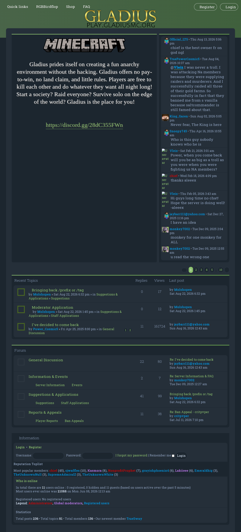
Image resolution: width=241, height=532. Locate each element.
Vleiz (174, 151)
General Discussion (46, 359)
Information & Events (48, 376)
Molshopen (42, 294)
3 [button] (201, 270)
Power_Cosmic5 (45, 329)
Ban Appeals (74, 421)
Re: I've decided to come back (192, 359)
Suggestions (60, 298)
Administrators (40, 503)
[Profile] (165, 40)
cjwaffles (72, 470)
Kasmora (95, 470)
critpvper (181, 416)
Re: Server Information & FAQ (191, 376)
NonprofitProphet (122, 470)
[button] (184, 270)
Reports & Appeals (45, 412)
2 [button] (196, 270)
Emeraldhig (203, 470)
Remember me (160, 455)
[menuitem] (45, 6)
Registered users (96, 503)
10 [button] (220, 270)
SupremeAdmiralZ (62, 474)
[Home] (120, 18)
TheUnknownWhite (97, 474)
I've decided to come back (55, 324)
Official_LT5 (179, 39)
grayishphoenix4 (155, 470)
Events (76, 385)
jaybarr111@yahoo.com (187, 214)
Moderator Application (52, 307)
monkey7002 (180, 229)
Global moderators (68, 503)
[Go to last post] (194, 290)
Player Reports (46, 421)
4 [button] (206, 270)
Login (20, 447)
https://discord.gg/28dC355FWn (84, 125)
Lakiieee (181, 470)
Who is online (26, 481)
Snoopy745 (178, 131)
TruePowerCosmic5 (185, 59)
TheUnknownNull (28, 474)
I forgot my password (131, 455)
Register (35, 447)
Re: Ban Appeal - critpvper (189, 412)
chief (174, 176)
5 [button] (212, 270)
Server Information (50, 385)
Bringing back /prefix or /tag (58, 290)
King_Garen (179, 116)
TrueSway (134, 519)
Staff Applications (65, 316)
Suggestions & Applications (53, 394)
